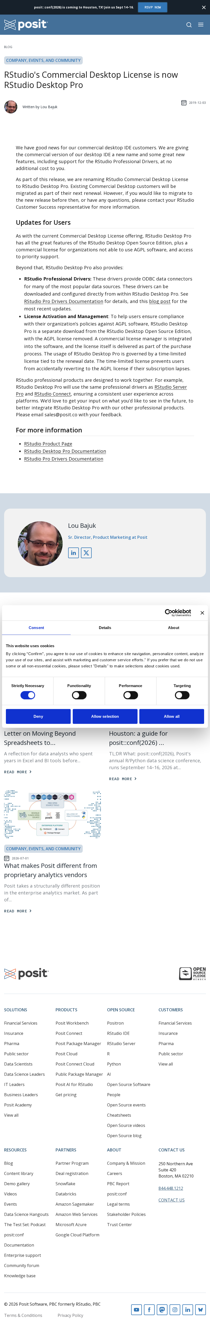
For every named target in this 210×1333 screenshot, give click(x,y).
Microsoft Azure (71, 1224)
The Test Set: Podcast (25, 1224)
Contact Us (172, 1149)
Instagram (175, 1309)
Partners (66, 1149)
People (113, 1094)
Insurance (13, 1033)
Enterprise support (22, 1255)
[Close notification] (204, 7)
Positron (115, 1023)
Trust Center (119, 1224)
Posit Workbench (72, 1023)
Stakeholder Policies (126, 1214)
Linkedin (187, 1309)
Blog (8, 47)
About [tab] (173, 627)
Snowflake (65, 1183)
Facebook (149, 1309)
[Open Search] (189, 24)
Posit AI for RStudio (74, 1084)
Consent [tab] (36, 627)
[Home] (26, 25)
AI (109, 1074)
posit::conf (14, 1234)
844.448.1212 (171, 1188)
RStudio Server (121, 1043)
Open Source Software (128, 1084)
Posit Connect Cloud (75, 1064)
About (114, 1149)
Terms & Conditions (23, 1315)
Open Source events (126, 1104)
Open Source (121, 1009)
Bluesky (200, 1309)
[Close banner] (202, 612)
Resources (15, 1149)
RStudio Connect (52, 394)
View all (11, 1115)
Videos (10, 1193)
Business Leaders (21, 1094)
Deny (38, 716)
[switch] (79, 695)
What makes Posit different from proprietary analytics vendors (50, 870)
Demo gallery (17, 1183)
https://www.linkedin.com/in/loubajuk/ (73, 552)
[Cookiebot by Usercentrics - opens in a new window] (168, 613)
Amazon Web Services (77, 1214)
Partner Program (72, 1163)
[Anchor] (75, 222)
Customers (171, 1009)
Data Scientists (18, 1064)
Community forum (21, 1265)
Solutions (15, 1009)
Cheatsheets (119, 1115)
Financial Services (20, 1023)
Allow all (172, 716)
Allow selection (105, 716)
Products (66, 1009)
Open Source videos (126, 1125)
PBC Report (118, 1183)
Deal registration (72, 1173)
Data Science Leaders (24, 1074)
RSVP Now (152, 7)
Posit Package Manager (78, 1043)
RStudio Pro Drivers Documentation (63, 301)
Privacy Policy (70, 1315)
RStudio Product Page (48, 444)
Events (10, 1204)
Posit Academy (18, 1104)
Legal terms (118, 1204)
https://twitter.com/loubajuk (86, 552)
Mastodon (162, 1309)
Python (114, 1064)
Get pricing (66, 1094)
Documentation (19, 1245)
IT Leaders (14, 1084)
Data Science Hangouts (26, 1214)
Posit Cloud (66, 1053)
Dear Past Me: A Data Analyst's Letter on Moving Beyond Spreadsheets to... (47, 733)
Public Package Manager (79, 1074)
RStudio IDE (118, 1033)
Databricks (66, 1193)
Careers (114, 1173)
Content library (18, 1173)
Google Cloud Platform (77, 1234)
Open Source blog (124, 1135)
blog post (160, 301)
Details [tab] (105, 627)
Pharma (11, 1043)
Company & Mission (126, 1163)
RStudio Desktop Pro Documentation (65, 451)
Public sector (16, 1053)
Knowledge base (20, 1275)
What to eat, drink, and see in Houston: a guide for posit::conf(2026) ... (151, 733)
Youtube (136, 1309)
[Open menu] (201, 24)
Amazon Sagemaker (75, 1204)
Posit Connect (69, 1033)
